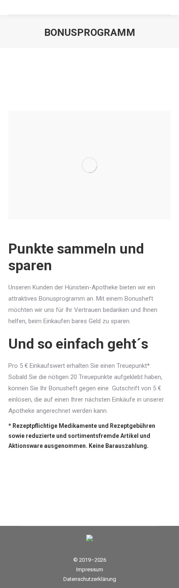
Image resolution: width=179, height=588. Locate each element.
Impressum (89, 569)
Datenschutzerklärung (89, 579)
